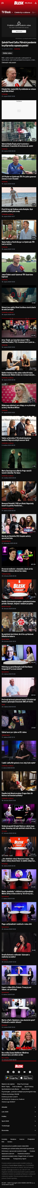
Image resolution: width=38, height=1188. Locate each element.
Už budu (4, 831)
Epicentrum (5, 672)
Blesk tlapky (5, 639)
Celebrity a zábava (7, 214)
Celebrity (17, 49)
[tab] (7, 12)
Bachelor (4, 1025)
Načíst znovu (19, 31)
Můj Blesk (28, 3)
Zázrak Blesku (6, 541)
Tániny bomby (6, 574)
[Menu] (2, 3)
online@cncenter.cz (13, 1170)
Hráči (3, 704)
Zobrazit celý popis (9, 62)
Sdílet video (7, 53)
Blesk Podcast (6, 606)
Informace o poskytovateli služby (26, 38)
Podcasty (5, 864)
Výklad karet (6, 735)
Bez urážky (5, 1058)
